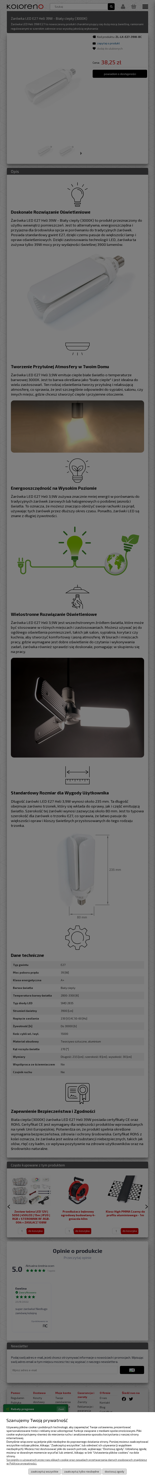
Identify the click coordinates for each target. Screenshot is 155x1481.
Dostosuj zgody (114, 1471)
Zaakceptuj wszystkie (44, 1471)
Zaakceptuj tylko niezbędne (81, 1471)
